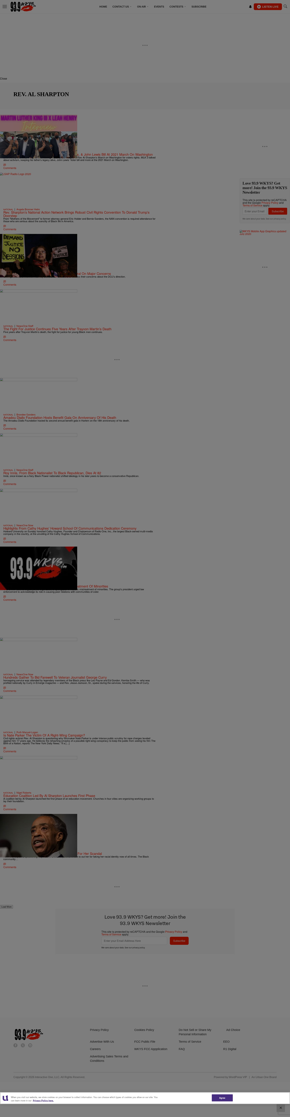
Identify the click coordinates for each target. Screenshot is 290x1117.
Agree (222, 1097)
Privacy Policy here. (43, 1100)
